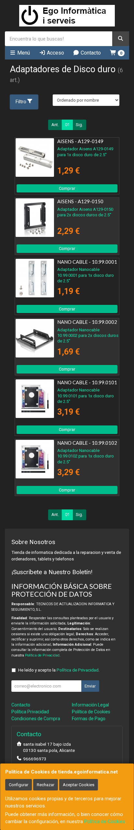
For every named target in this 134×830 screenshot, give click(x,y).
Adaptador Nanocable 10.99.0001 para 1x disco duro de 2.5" (85, 275)
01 (67, 124)
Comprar (67, 188)
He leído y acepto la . (59, 669)
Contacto (90, 53)
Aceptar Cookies (78, 784)
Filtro (21, 102)
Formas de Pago (88, 718)
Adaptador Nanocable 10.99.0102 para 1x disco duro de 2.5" (85, 456)
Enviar (90, 686)
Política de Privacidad (42, 655)
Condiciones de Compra (35, 718)
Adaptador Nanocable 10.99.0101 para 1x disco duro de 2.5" (85, 396)
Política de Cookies (104, 821)
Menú (23, 53)
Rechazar (45, 784)
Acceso (55, 53)
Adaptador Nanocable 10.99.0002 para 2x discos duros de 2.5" (87, 335)
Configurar (18, 784)
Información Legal (90, 704)
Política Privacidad (30, 711)
